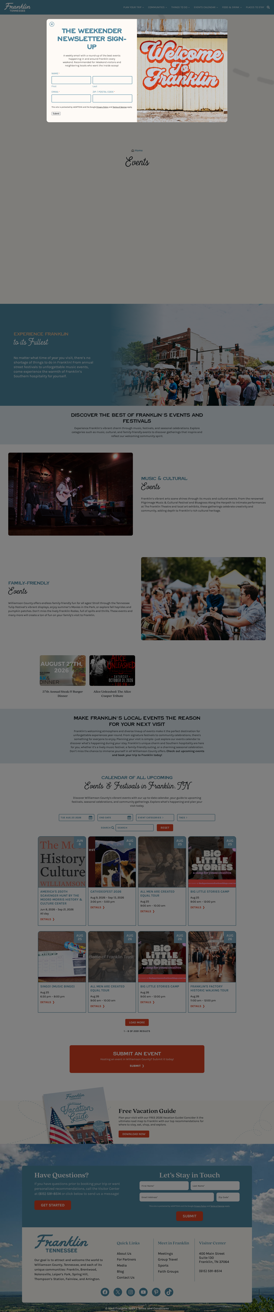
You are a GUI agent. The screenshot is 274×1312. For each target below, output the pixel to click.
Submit (56, 113)
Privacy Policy (102, 107)
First (54, 86)
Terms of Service (120, 107)
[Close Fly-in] (52, 24)
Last (95, 86)
